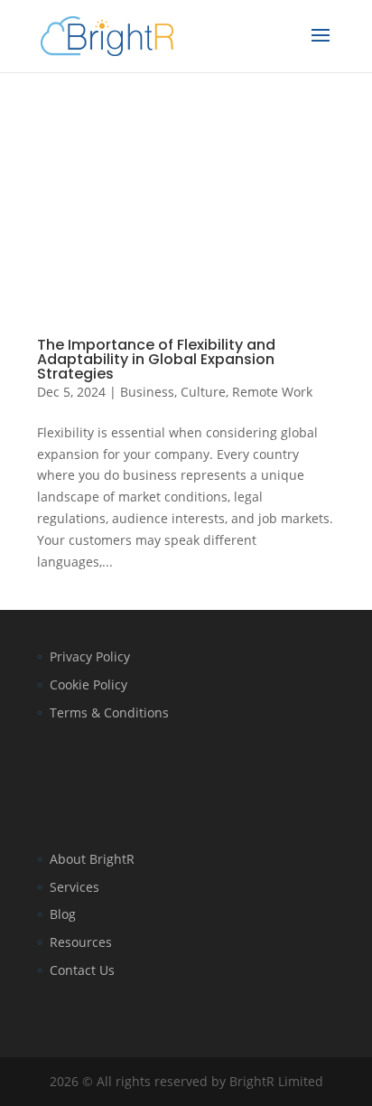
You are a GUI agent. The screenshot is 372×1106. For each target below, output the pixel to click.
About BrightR (92, 858)
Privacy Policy (90, 656)
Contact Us (82, 970)
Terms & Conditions (109, 712)
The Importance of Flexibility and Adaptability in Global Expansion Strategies (156, 359)
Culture (203, 391)
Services (74, 886)
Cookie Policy (88, 684)
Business (147, 391)
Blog (63, 914)
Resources (81, 942)
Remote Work (272, 391)
